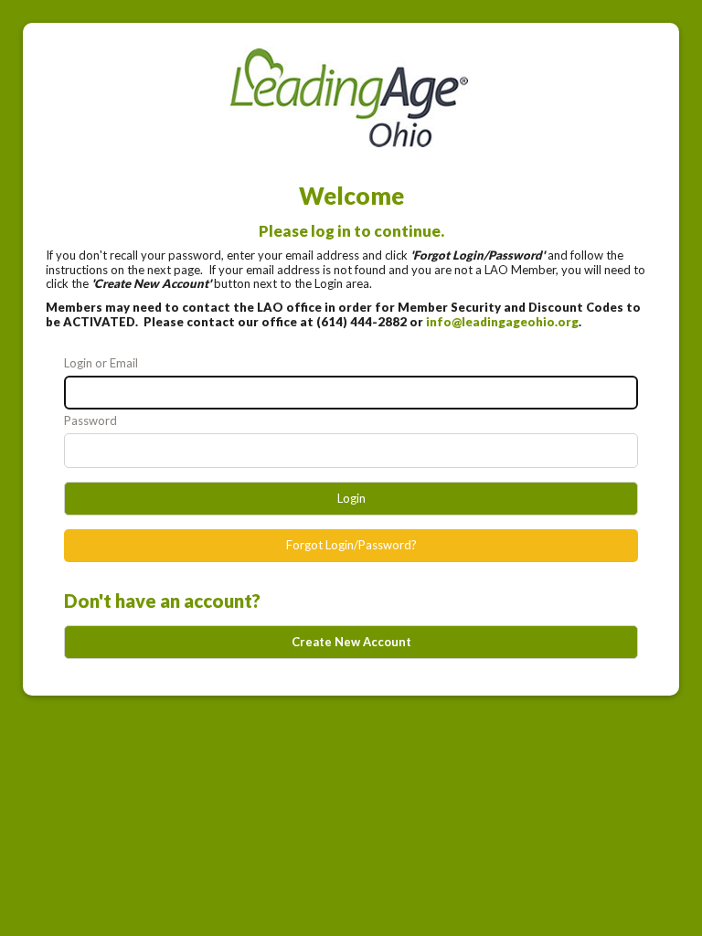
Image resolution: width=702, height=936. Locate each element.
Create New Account (351, 641)
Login (351, 498)
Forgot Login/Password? (351, 544)
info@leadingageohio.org (502, 321)
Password (90, 421)
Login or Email (101, 363)
